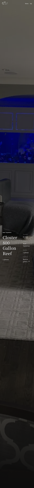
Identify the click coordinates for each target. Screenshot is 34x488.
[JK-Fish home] (4, 3)
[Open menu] (31, 3)
